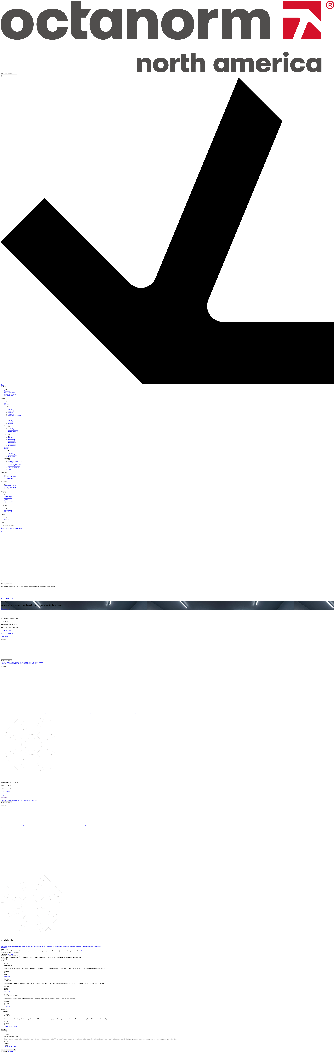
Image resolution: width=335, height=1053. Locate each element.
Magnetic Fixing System (14, 464)
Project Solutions (9, 395)
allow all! (3, 952)
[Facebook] (113, 713)
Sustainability (8, 498)
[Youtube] (23, 713)
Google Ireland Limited (10, 1026)
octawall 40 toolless (13, 431)
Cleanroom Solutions (10, 394)
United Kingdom (38, 946)
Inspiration (14, 662)
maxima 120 (11, 414)
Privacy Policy (22, 663)
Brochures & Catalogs (10, 485)
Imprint (15, 663)
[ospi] (12, 658)
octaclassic (7, 404)
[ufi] (133, 658)
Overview (7, 391)
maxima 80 (11, 412)
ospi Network (8, 511)
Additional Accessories (14, 467)
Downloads (20, 662)
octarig (6, 448)
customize (10, 952)
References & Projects (10, 476)
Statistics (3, 1029)
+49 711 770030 (5, 792)
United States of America (62, 946)
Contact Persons (8, 501)
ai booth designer (9, 478)
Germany (3, 946)
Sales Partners (8, 510)
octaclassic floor (12, 455)
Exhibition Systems (9, 392)
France (27, 946)
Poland (71, 946)
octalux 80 (10, 423)
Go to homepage (5, 609)
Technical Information (10, 487)
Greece (31, 946)
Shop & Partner (33, 662)
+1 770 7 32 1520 (6, 630)
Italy (44, 946)
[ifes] (107, 658)
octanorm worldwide (6, 660)
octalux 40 (10, 422)
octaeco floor (11, 456)
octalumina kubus (12, 445)
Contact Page (4, 636)
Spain (80, 946)
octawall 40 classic (13, 430)
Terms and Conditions (7, 663)
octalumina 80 (11, 441)
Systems (8, 662)
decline (16, 952)
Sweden (8, 946)
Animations (7, 489)
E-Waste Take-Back (31, 663)
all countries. (4, 947)
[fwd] (55, 658)
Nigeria (52, 946)
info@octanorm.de (6, 795)
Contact (6, 519)
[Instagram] (68, 713)
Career (6, 499)
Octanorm (7, 976)
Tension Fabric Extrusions (15, 461)
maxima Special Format (14, 415)
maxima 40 (11, 411)
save (8, 1049)
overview (10, 409)
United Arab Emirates (95, 946)
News (5, 502)
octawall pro (11, 433)
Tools (9, 469)
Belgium (18, 946)
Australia (13, 946)
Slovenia (75, 946)
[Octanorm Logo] (167, 72)
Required (3, 959)
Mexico (48, 946)
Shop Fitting (11, 463)
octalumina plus (12, 444)
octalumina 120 (12, 442)
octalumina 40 (11, 439)
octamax (6, 447)
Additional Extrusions (14, 466)
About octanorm (8, 496)
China (23, 946)
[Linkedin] (158, 713)
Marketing (3, 1009)
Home (2, 385)
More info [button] (84, 951)
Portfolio (3, 662)
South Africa (85, 946)
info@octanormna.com (7, 633)
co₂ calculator (18, 528)
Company (26, 662)
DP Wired (10, 954)
